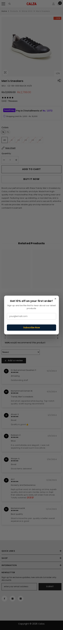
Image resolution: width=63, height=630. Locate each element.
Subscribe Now (31, 327)
